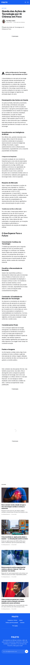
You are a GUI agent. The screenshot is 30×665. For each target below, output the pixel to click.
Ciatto (16, 625)
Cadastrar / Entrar (12, 620)
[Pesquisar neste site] (25, 2)
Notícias (4, 8)
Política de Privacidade (12, 622)
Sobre (20, 620)
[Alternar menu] (28, 2)
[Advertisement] (15, 52)
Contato (22, 622)
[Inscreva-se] (26, 651)
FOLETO (4, 2)
